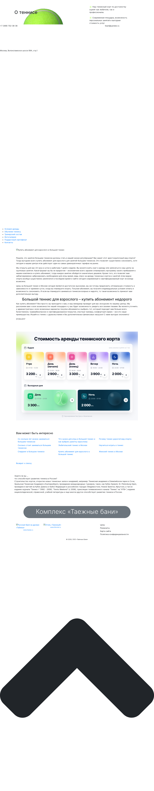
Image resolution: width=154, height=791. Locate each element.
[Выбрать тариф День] (72, 400)
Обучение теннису (13, 232)
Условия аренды (12, 229)
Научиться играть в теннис (111, 445)
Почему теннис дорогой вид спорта (115, 439)
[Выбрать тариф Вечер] (104, 375)
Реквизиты (105, 528)
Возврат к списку (24, 463)
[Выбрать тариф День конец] (83, 375)
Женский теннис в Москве (111, 451)
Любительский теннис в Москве (72, 445)
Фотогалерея (10, 237)
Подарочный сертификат (16, 240)
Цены (102, 525)
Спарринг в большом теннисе (31, 451)
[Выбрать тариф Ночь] (126, 375)
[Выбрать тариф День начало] (61, 375)
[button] (11, 12)
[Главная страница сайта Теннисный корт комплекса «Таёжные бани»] (19, 38)
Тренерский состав (13, 234)
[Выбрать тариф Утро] (40, 375)
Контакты (9, 242)
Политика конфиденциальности (114, 534)
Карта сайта (105, 531)
